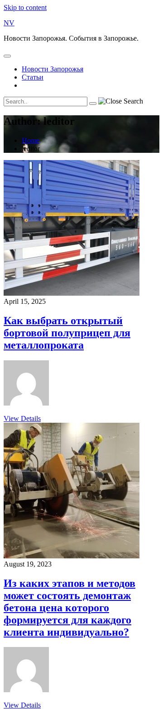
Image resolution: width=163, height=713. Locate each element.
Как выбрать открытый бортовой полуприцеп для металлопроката (67, 333)
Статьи (32, 77)
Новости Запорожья (52, 69)
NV (9, 23)
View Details (22, 418)
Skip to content (25, 7)
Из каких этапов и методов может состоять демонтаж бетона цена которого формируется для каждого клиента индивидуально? (69, 607)
